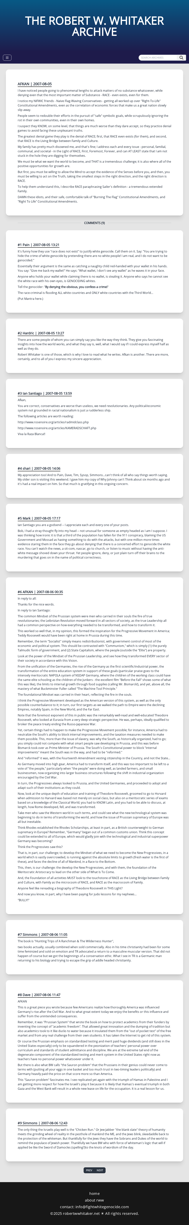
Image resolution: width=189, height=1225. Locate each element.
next (100, 1170)
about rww (94, 1200)
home (94, 1193)
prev (89, 1170)
